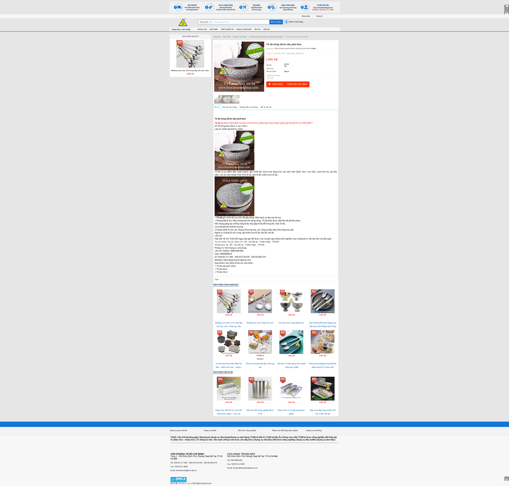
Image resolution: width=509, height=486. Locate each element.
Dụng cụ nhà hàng (239, 37)
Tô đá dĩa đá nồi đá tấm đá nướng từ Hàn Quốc (266, 37)
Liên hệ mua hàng (229, 107)
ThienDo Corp (184, 483)
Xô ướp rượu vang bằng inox (291, 323)
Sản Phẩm (227, 37)
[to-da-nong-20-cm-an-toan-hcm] (227, 99)
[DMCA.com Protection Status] (178, 479)
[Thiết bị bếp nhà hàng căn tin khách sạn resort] (254, 7)
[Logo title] (183, 22)
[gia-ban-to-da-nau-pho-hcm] (235, 99)
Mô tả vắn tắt (266, 107)
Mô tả (216, 107)
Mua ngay (276, 84)
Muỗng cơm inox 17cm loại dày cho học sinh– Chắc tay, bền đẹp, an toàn (228, 326)
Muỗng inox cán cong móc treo (260, 323)
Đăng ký (319, 16)
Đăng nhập (306, 16)
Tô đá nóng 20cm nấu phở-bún (297, 37)
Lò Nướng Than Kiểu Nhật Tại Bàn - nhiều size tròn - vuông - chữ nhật (229, 367)
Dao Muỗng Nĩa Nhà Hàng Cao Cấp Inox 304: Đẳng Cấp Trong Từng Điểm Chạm (322, 326)
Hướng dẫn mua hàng (249, 107)
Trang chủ (216, 37)
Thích (270, 53)
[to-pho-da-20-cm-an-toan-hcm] (218, 99)
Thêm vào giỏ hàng (297, 84)
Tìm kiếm (277, 22)
